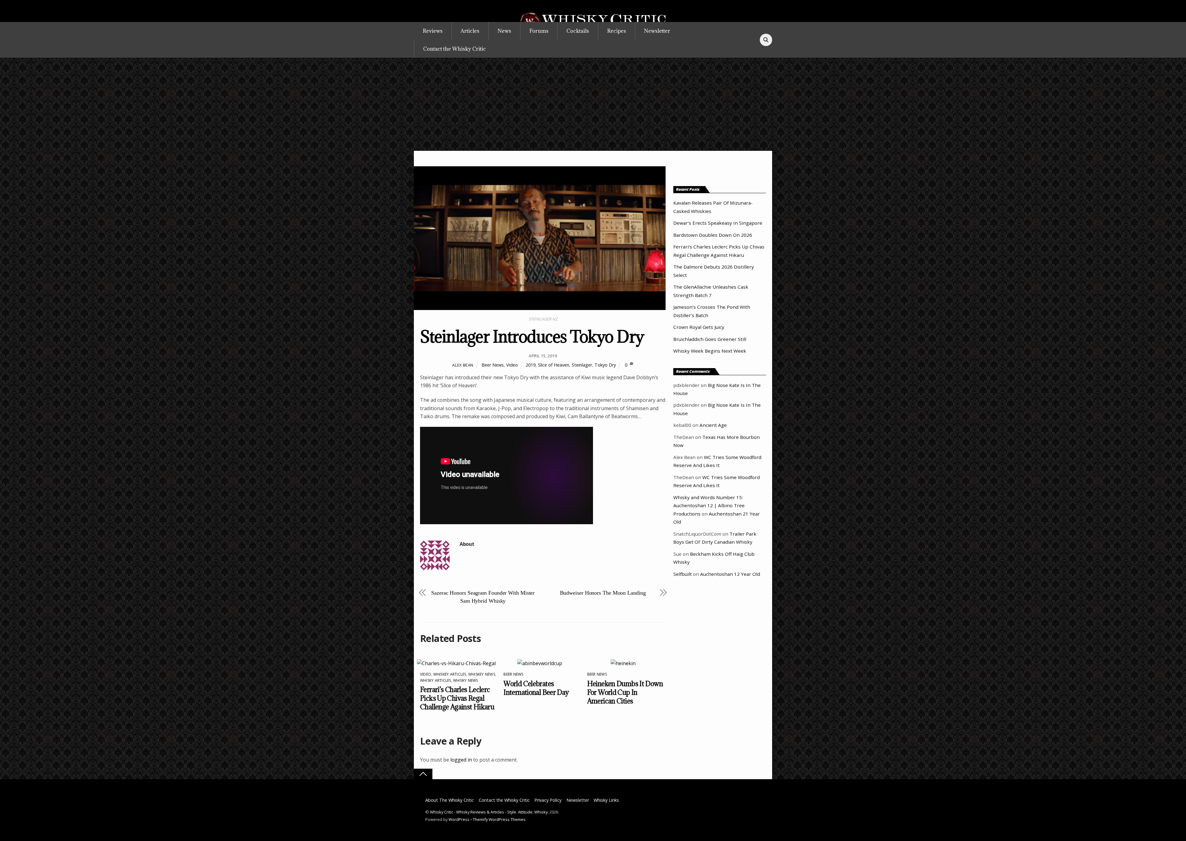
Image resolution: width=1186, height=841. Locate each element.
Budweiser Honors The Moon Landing (603, 593)
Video (512, 365)
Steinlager (582, 365)
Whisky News (465, 680)
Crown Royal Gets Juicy (698, 327)
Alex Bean (462, 365)
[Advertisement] (593, 104)
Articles (470, 31)
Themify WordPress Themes (499, 819)
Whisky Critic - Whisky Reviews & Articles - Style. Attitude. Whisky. (489, 812)
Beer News (493, 365)
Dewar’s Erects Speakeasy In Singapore (717, 223)
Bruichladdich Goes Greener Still (709, 339)
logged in (461, 759)
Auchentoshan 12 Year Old (730, 574)
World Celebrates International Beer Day (536, 688)
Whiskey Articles (449, 674)
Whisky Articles (435, 680)
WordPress (458, 819)
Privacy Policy (547, 800)
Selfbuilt (682, 574)
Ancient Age (713, 425)
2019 (531, 365)
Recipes (616, 31)
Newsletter (657, 31)
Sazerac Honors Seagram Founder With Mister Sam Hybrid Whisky (483, 597)
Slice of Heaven (553, 365)
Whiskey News (481, 674)
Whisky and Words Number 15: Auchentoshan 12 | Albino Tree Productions (709, 505)
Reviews (433, 31)
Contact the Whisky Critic (454, 48)
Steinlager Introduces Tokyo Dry (532, 336)
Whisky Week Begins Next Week (709, 351)
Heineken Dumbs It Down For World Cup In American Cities (625, 692)
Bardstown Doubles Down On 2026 (712, 235)
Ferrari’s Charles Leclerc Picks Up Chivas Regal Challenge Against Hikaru (457, 698)
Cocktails (577, 31)
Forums (539, 31)
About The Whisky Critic (449, 800)
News (504, 31)
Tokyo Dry (605, 365)
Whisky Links (606, 800)
